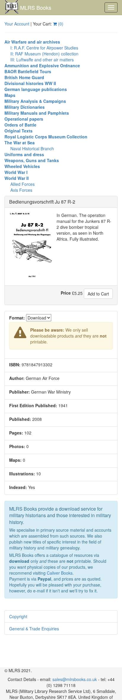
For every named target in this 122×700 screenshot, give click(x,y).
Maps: (15, 460)
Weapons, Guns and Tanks (31, 160)
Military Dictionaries (24, 107)
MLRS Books (35, 7)
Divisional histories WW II (30, 83)
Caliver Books (60, 573)
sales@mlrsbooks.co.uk (74, 679)
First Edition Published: (33, 405)
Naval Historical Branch (32, 148)
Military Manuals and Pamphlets (36, 113)
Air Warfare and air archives (32, 42)
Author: (17, 378)
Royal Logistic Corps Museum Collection (45, 137)
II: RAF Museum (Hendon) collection (44, 54)
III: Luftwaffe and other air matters (42, 60)
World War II (16, 178)
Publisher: (19, 392)
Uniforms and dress (24, 154)
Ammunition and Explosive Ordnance (42, 65)
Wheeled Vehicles (22, 166)
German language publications (35, 89)
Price (66, 293)
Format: (17, 318)
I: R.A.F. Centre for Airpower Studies (44, 48)
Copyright (18, 616)
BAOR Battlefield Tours (27, 71)
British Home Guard (24, 77)
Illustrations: (22, 474)
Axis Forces (21, 190)
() (60, 24)
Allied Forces (22, 184)
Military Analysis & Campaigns (35, 101)
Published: (20, 419)
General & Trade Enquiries (34, 629)
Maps (9, 95)
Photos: (17, 446)
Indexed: (18, 487)
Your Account (16, 24)
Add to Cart (98, 294)
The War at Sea (19, 143)
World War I (16, 172)
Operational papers (23, 119)
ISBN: (14, 364)
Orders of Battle (20, 125)
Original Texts (18, 131)
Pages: (16, 433)
